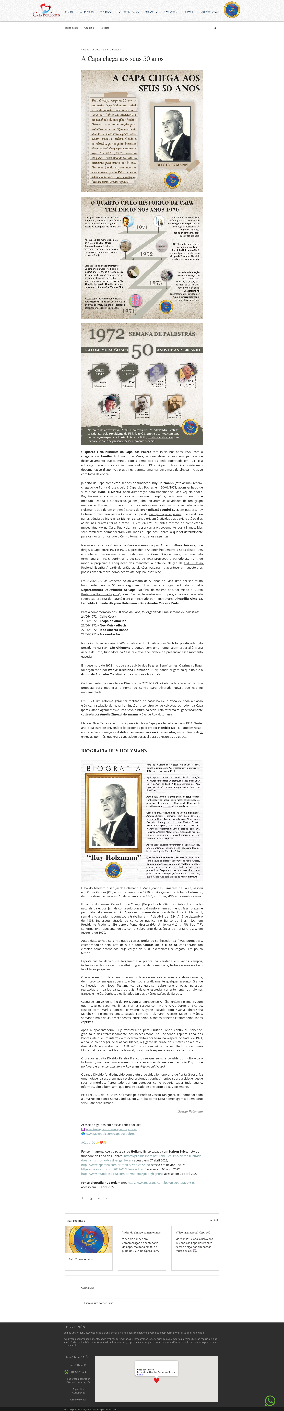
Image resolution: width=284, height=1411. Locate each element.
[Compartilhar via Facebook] (82, 1198)
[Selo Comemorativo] (88, 1239)
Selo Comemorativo (81, 1259)
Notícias (104, 27)
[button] (215, 28)
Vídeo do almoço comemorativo (141, 1232)
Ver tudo (214, 1220)
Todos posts (71, 27)
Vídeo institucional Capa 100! (193, 1232)
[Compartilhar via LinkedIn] (98, 1198)
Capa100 (89, 27)
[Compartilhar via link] (106, 1198)
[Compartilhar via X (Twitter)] (90, 1198)
